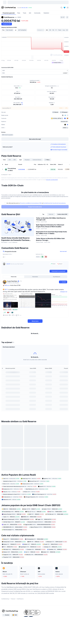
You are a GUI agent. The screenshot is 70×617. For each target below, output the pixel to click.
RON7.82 (13, 511)
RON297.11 (14, 521)
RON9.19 (36, 514)
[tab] (16, 30)
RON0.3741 (13, 554)
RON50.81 (58, 549)
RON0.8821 (36, 549)
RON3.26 (32, 552)
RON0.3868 (57, 514)
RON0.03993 (41, 521)
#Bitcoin (7, 285)
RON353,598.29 (13, 539)
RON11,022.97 (57, 541)
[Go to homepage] (8, 7)
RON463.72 (11, 544)
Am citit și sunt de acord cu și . (36, 203)
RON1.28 (14, 514)
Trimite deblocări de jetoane (59, 147)
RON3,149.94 (11, 509)
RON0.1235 (52, 509)
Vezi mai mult (63, 251)
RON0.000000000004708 (40, 524)
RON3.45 (32, 544)
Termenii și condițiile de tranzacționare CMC (31, 203)
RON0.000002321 (18, 519)
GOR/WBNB (21, 169)
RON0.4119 (10, 546)
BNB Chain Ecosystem (7, 134)
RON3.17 (32, 509)
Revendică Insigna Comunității (59, 149)
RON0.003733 (46, 519)
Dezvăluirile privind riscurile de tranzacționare (54, 203)
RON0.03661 (32, 516)
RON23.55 (52, 546)
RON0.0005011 (15, 527)
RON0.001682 (15, 529)
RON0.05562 (37, 539)
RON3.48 (11, 516)
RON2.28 (36, 511)
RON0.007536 (12, 524)
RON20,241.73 (13, 549)
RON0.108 (51, 552)
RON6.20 (36, 541)
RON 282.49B (24, 7)
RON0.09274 (14, 541)
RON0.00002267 (36, 554)
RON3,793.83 (53, 544)
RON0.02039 (13, 557)
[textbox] (28, 266)
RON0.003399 (42, 527)
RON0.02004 (57, 511)
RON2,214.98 (12, 552)
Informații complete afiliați (52, 179)
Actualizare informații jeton (59, 144)
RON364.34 (30, 546)
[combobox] (40, 30)
